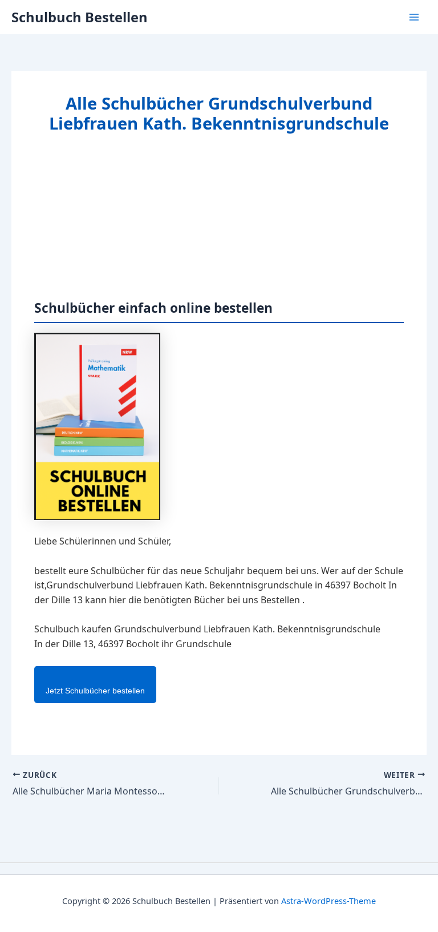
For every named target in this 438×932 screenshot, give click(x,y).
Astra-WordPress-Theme (328, 900)
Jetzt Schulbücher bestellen (95, 690)
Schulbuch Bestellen (79, 17)
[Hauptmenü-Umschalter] (414, 17)
